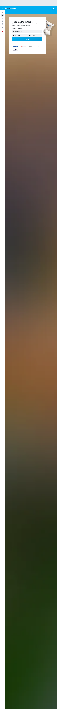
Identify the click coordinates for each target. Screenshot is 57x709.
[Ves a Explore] (2, 24)
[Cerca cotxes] (2, 18)
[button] (2, 8)
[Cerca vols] (2, 12)
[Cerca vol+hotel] (2, 21)
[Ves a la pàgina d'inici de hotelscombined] (10, 8)
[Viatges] (2, 27)
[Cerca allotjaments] (2, 15)
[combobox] (18, 28)
